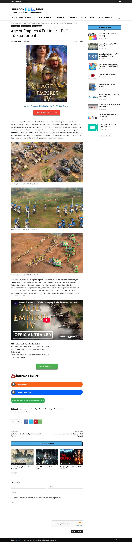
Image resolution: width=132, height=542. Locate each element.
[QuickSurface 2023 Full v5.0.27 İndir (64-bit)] (93, 107)
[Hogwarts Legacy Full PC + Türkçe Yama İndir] (22, 457)
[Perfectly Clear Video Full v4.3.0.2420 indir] (93, 127)
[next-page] (15, 473)
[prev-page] (12, 473)
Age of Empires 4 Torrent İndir (20, 411)
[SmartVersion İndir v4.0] (93, 76)
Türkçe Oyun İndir (26, 26)
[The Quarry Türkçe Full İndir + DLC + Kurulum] (71, 457)
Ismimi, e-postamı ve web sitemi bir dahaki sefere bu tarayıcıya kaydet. (38, 498)
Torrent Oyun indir (37, 26)
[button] (118, 17)
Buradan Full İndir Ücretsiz (18, 23)
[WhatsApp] (40, 422)
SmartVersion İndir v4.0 (107, 74)
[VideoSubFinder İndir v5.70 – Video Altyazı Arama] (93, 56)
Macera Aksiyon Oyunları (67, 463)
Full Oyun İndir (32, 23)
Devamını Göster (104, 135)
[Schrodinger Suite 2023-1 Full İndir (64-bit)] (93, 97)
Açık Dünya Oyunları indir (18, 463)
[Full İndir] (12, 42)
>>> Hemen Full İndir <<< (47, 112)
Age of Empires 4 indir (56, 409)
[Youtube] (120, 1)
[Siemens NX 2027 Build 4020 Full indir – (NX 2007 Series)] (93, 66)
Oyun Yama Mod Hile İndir (43, 463)
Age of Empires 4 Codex (26, 409)
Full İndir (18, 41)
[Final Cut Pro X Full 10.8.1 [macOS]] (93, 36)
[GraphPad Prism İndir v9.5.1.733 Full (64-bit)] (93, 117)
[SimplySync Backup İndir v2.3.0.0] (93, 87)
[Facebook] (114, 1)
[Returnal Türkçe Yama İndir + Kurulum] (47, 457)
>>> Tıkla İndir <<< (47, 366)
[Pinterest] (36, 422)
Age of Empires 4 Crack (41, 409)
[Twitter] (117, 1)
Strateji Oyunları (42, 23)
